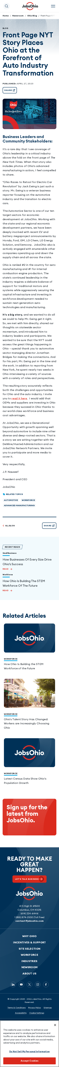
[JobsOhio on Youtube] (21, 984)
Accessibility (21, 1013)
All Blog (10, 525)
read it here (19, 398)
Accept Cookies (30, 1060)
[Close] (55, 1025)
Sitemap (48, 1007)
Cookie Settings (36, 1013)
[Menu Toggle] (53, 6)
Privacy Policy (34, 1007)
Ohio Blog (32, 15)
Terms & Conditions (16, 1007)
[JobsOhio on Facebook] (46, 984)
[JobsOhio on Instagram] (37, 984)
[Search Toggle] (6, 6)
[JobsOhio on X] (29, 984)
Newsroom (18, 15)
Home (6, 15)
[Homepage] (30, 6)
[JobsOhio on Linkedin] (13, 984)
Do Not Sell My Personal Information (29, 1051)
